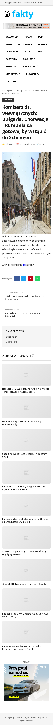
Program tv (32, 74)
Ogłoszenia (29, 59)
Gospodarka (25, 44)
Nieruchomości (31, 66)
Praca (41, 51)
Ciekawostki (12, 51)
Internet (42, 44)
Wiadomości (12, 36)
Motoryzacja (13, 74)
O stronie (11, 81)
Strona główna (8, 90)
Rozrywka (11, 59)
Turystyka (11, 66)
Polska (28, 36)
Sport (9, 44)
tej (24, 264)
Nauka (28, 51)
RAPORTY (8, 99)
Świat (41, 36)
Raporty (19, 90)
